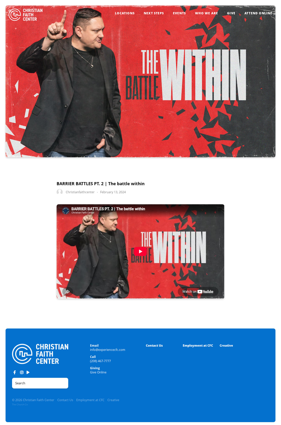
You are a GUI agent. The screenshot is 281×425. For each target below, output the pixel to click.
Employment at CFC (198, 345)
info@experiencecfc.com (107, 350)
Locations (125, 13)
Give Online (98, 372)
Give (231, 13)
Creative (226, 345)
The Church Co (20, 404)
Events (179, 13)
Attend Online (258, 13)
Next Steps (154, 13)
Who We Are (206, 13)
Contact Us (154, 345)
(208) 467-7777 (100, 361)
